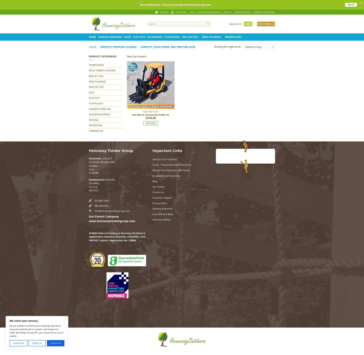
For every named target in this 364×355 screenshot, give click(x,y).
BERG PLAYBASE (211, 37)
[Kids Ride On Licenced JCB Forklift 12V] (150, 85)
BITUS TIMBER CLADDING (102, 70)
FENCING (93, 120)
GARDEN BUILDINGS (99, 114)
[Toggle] (121, 65)
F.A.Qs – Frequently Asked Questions (204, 12)
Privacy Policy (159, 203)
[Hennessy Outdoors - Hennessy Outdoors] (116, 24)
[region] (37, 332)
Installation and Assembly (264, 12)
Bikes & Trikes (96, 76)
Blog (154, 181)
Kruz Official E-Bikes (162, 214)
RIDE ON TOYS (190, 37)
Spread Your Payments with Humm (171, 170)
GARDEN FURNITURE (110, 37)
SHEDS (127, 37)
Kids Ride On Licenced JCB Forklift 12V (150, 115)
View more (150, 123)
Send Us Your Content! (164, 159)
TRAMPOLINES (233, 37)
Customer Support (162, 197)
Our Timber (158, 186)
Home (92, 37)
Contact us (158, 192)
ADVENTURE (95, 125)
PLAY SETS (139, 37)
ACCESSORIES (155, 37)
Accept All (56, 343)
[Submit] (208, 24)
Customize (18, 343)
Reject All (37, 343)
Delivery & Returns (242, 12)
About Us (227, 12)
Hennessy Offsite (161, 219)
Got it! (351, 4)
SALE (91, 92)
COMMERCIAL (96, 131)
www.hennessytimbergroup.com (112, 221)
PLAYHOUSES (172, 37)
